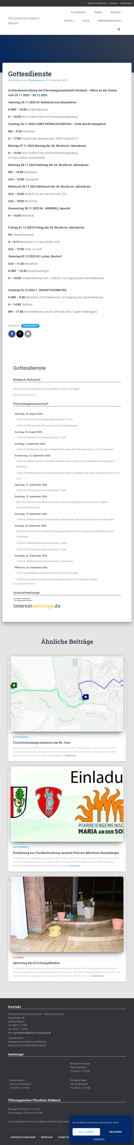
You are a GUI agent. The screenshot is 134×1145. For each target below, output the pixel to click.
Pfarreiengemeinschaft (110, 21)
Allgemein (18, 957)
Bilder (86, 21)
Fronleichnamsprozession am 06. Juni (42, 742)
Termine (98, 12)
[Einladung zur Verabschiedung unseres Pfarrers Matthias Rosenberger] (67, 804)
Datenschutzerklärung (97, 3)
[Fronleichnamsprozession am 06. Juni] (67, 693)
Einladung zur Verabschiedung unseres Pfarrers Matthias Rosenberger (66, 853)
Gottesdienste (78, 12)
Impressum (113, 3)
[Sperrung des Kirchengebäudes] (67, 914)
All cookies (86, 1131)
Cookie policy (99, 1139)
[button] (121, 12)
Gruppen (68, 21)
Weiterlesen (70, 755)
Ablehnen (115, 1131)
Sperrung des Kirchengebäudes (36, 963)
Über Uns (115, 12)
